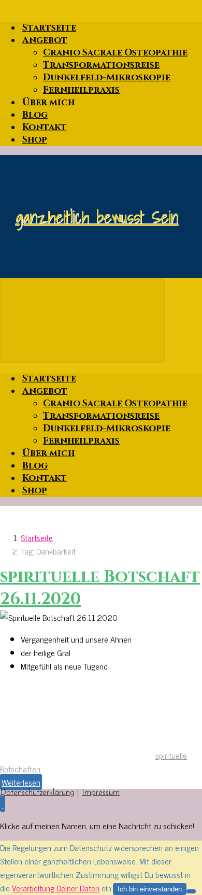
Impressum (101, 793)
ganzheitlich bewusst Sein (97, 216)
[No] (191, 891)
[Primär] (82, 320)
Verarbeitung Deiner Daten (55, 887)
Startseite (37, 537)
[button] (2, 803)
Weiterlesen (21, 782)
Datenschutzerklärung (37, 793)
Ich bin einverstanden (150, 889)
